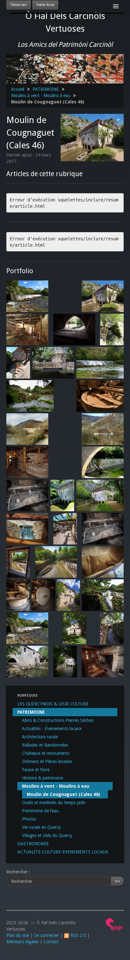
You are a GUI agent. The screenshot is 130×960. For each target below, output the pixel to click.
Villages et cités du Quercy (47, 835)
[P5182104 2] (103, 562)
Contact (51, 941)
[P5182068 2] (65, 529)
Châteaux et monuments (45, 753)
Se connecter (46, 935)
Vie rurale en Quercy (41, 827)
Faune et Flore (36, 769)
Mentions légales (22, 941)
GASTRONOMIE (33, 843)
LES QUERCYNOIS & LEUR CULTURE (53, 703)
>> (117, 881)
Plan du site (17, 935)
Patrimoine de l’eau (40, 810)
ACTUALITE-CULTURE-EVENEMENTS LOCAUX (62, 851)
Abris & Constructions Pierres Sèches (57, 720)
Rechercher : (18, 871)
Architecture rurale (40, 736)
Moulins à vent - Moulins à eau (40, 95)
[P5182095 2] (56, 562)
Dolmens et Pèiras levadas (47, 761)
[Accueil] (65, 68)
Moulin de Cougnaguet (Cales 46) (63, 794)
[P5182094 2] (18, 562)
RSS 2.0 (77, 935)
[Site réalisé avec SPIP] (114, 924)
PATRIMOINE (45, 89)
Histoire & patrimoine (42, 777)
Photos (29, 819)
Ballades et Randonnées (45, 745)
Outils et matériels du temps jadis (54, 802)
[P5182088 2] (103, 529)
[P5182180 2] (103, 661)
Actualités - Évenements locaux (52, 728)
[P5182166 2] (65, 661)
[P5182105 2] (27, 529)
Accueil (17, 89)
